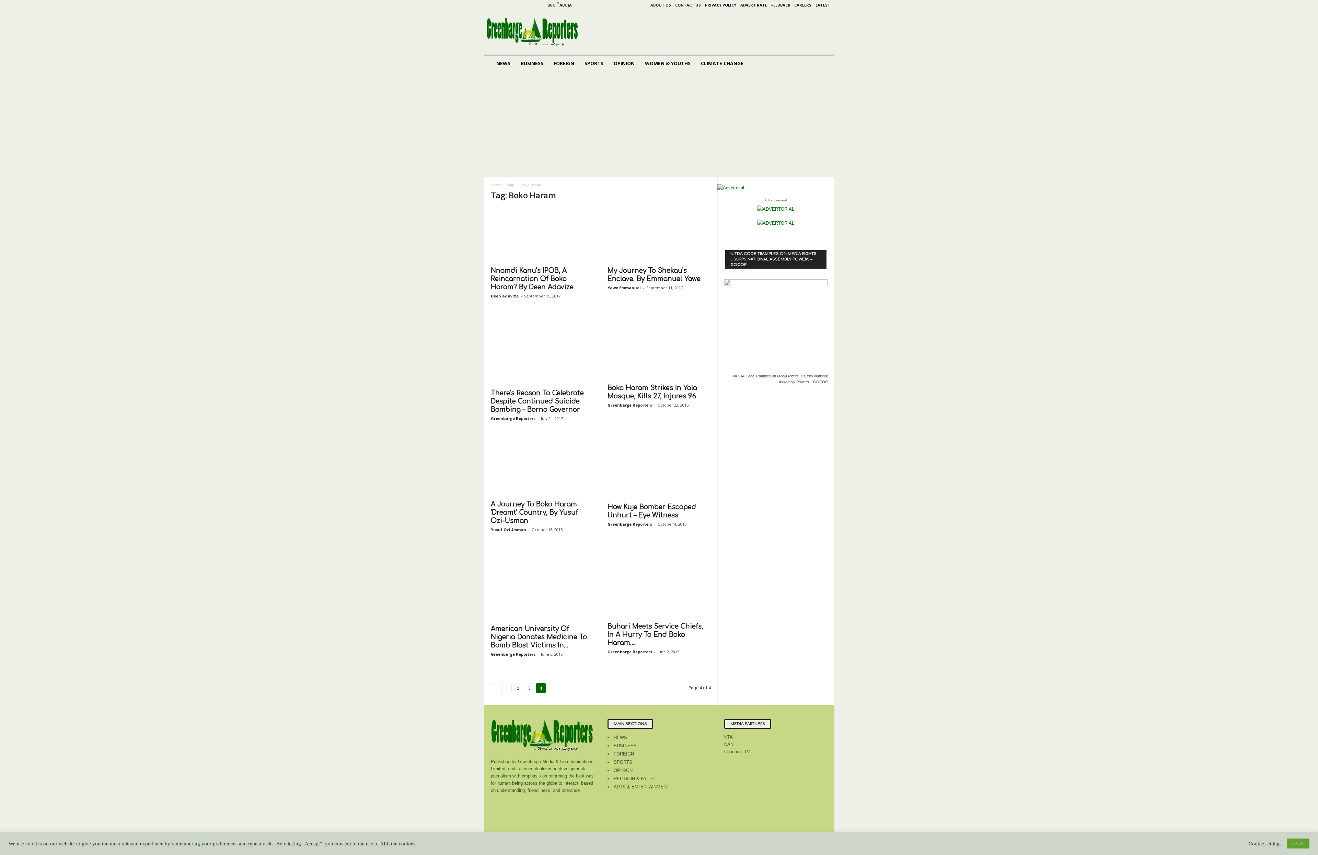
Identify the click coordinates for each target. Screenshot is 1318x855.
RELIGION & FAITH (634, 778)
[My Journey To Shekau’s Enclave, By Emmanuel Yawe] (659, 235)
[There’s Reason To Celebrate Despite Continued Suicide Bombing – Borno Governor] (542, 350)
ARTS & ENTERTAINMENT (641, 786)
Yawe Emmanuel (624, 287)
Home (495, 185)
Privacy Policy (720, 5)
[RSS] (524, 5)
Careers (802, 5)
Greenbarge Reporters (513, 418)
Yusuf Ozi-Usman (508, 529)
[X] (535, 5)
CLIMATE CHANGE (722, 63)
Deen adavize (505, 295)
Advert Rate (753, 5)
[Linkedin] (513, 5)
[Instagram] (503, 5)
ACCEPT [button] (1298, 843)
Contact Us (688, 5)
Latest (823, 5)
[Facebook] (492, 5)
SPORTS (594, 63)
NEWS (503, 63)
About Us (660, 5)
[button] (824, 63)
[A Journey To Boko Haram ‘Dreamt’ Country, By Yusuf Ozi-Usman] (542, 467)
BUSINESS (532, 63)
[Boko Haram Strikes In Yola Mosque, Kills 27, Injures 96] (659, 348)
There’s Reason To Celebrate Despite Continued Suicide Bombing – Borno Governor (537, 401)
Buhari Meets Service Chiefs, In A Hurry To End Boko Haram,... (655, 634)
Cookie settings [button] (1265, 843)
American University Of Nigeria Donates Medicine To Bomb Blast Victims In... (539, 637)
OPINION (624, 63)
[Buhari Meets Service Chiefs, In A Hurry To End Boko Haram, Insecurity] (659, 584)
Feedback (780, 5)
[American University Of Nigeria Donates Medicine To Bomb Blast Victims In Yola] (542, 585)
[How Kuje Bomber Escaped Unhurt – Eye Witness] (659, 468)
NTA (728, 737)
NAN (728, 744)
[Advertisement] (659, 126)
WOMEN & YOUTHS (668, 63)
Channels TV (737, 751)
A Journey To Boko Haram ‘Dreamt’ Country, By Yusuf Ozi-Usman (534, 512)
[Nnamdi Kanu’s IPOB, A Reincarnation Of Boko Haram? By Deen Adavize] (542, 235)
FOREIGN (564, 63)
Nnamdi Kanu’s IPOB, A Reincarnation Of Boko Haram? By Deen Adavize (532, 279)
